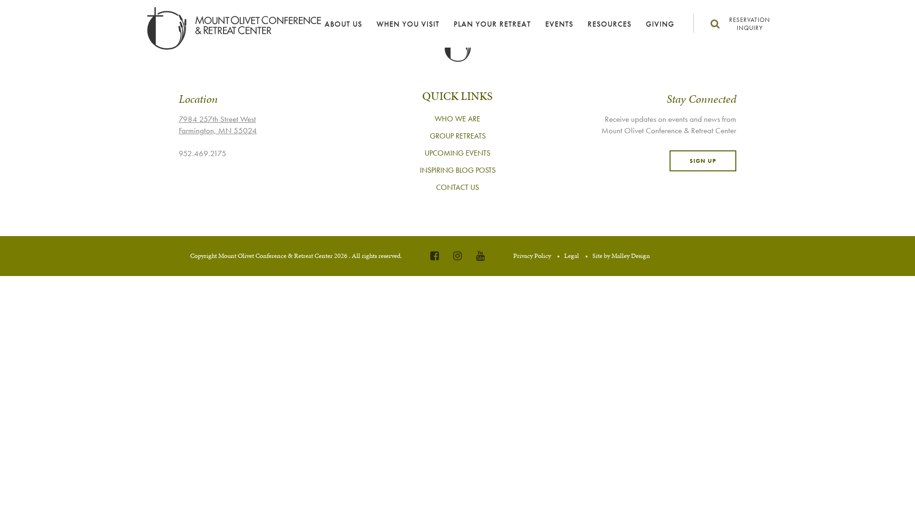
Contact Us (457, 187)
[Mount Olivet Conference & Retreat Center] (229, 28)
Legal (571, 255)
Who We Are (457, 119)
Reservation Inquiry (749, 24)
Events (559, 24)
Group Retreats (458, 136)
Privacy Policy (532, 255)
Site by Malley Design (621, 255)
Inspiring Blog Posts (458, 170)
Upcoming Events (457, 153)
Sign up (703, 161)
